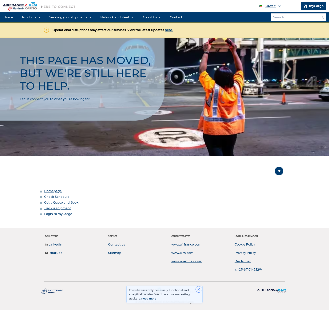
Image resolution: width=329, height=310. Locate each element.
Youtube (55, 253)
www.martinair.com (186, 261)
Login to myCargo (58, 214)
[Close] (198, 289)
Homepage (53, 191)
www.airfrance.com (186, 244)
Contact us (116, 244)
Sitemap (114, 253)
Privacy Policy (245, 253)
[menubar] (93, 17)
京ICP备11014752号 (248, 269)
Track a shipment (57, 208)
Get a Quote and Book (61, 202)
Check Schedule (56, 197)
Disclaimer (243, 261)
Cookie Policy (245, 244)
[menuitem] (8, 17)
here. (169, 30)
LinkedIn (55, 244)
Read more (149, 298)
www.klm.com (182, 253)
